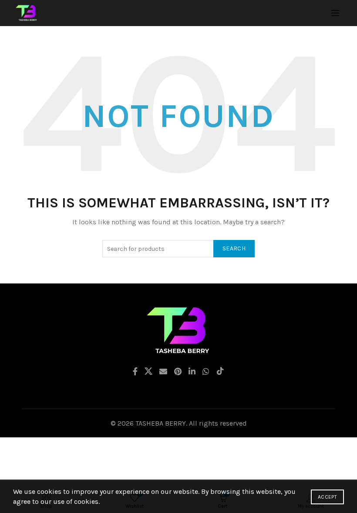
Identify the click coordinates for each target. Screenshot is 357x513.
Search (234, 248)
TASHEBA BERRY (160, 423)
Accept (327, 497)
